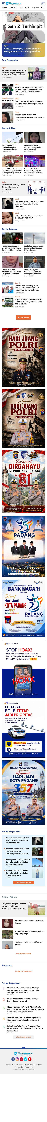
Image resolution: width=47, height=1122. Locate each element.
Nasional (13, 8)
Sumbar (35, 8)
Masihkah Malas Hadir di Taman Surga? (28, 943)
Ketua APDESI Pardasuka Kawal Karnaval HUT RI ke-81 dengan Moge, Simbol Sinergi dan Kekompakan (12, 171)
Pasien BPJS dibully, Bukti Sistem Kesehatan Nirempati (13, 187)
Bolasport (7, 965)
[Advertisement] (23, 1097)
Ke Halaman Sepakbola (23, 971)
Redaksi (8, 1064)
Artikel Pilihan (9, 897)
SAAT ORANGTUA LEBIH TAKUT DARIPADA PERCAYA (28, 217)
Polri (27, 8)
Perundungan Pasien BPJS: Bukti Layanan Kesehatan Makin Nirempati (29, 204)
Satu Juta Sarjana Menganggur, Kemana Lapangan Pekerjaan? (32, 272)
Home (4, 8)
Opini (6, 46)
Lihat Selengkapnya (23, 882)
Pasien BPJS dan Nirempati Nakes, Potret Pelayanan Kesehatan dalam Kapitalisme (11, 272)
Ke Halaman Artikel (23, 953)
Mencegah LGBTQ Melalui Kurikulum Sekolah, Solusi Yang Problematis (16, 872)
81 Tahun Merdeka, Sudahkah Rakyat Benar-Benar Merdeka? (23, 999)
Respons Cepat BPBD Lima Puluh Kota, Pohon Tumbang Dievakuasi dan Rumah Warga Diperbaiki (12, 248)
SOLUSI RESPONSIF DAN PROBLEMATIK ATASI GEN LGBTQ (23, 50)
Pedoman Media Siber (26, 1064)
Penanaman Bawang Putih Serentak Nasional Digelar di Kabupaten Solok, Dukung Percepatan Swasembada (27, 287)
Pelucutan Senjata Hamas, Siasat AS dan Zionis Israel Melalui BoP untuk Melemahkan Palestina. (29, 89)
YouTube (31, 1062)
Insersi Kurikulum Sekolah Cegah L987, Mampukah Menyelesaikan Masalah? (24, 1019)
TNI (21, 8)
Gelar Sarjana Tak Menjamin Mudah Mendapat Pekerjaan (10, 147)
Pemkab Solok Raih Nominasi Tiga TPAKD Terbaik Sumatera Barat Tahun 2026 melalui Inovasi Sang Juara (33, 171)
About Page (34, 1059)
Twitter (26, 1062)
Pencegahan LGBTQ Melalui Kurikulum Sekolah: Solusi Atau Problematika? (17, 862)
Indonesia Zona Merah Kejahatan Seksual (29, 921)
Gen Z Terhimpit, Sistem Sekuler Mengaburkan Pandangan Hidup (29, 102)
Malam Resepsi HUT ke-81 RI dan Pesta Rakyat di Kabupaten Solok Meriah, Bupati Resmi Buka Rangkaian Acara (25, 1009)
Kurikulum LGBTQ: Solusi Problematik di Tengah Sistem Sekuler (33, 248)
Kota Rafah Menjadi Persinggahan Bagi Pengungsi (29, 932)
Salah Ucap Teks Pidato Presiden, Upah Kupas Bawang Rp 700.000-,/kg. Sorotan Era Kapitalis (25, 1028)
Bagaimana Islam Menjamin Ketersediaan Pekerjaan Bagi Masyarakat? (33, 147)
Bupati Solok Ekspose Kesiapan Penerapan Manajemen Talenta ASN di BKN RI (28, 301)
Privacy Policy (19, 1067)
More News (23, 317)
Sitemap (39, 1064)
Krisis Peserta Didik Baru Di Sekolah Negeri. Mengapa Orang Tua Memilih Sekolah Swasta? (14, 72)
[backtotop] (23, 1049)
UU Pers (15, 1064)
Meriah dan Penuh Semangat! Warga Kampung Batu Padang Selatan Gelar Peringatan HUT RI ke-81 (23, 990)
